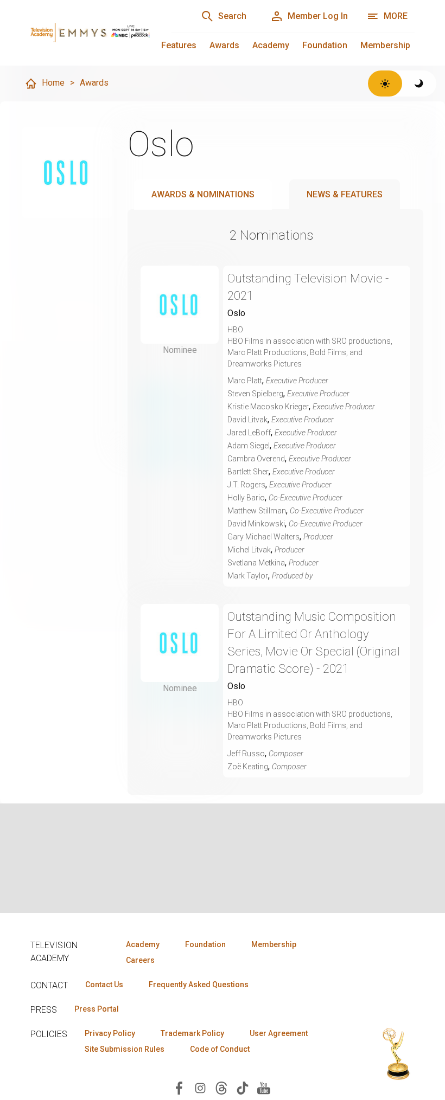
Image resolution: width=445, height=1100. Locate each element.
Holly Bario (246, 497)
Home (53, 83)
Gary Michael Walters (263, 536)
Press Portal (96, 1009)
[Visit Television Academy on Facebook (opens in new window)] (179, 1087)
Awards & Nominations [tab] (203, 194)
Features (178, 45)
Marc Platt (244, 380)
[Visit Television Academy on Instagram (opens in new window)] (200, 1087)
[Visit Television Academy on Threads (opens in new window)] (221, 1087)
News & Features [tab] (345, 194)
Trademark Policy (192, 1033)
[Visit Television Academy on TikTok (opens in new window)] (242, 1087)
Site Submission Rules (124, 1049)
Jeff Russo (246, 753)
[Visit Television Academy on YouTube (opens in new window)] (264, 1087)
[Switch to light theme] (385, 83)
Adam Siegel (248, 445)
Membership (385, 45)
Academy (270, 45)
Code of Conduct (220, 1049)
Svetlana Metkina (256, 562)
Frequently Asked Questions (199, 984)
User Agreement (279, 1033)
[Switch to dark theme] (419, 83)
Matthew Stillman (256, 510)
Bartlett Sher (248, 471)
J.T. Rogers (246, 484)
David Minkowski (256, 523)
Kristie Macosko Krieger (268, 406)
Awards (224, 45)
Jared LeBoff (249, 432)
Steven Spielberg (255, 393)
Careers (140, 960)
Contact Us (104, 984)
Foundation (324, 45)
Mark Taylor (247, 575)
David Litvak (247, 419)
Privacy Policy (110, 1033)
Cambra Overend (256, 458)
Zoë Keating (247, 766)
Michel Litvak (249, 549)
